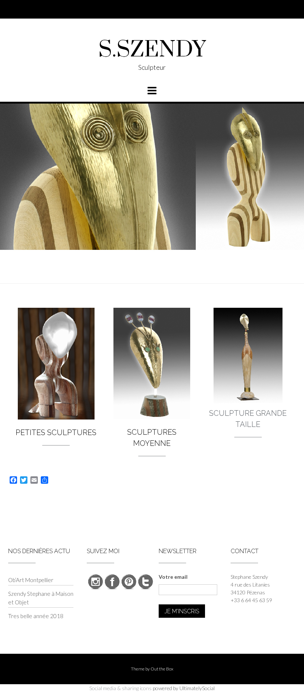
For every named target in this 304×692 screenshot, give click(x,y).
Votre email (173, 577)
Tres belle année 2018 (35, 616)
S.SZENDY (152, 50)
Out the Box (162, 669)
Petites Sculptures (56, 432)
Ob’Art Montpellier (30, 580)
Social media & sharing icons (120, 688)
